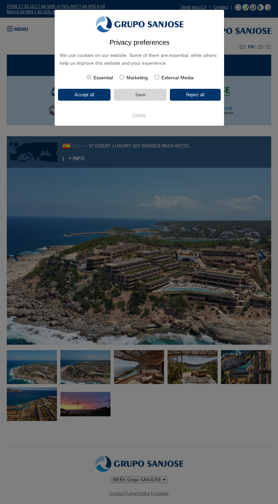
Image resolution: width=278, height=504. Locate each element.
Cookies (139, 115)
